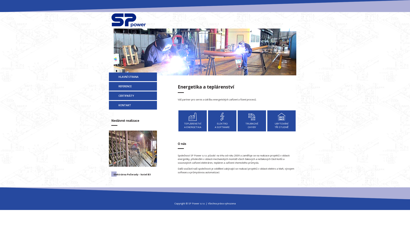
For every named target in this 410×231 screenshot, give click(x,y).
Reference (125, 86)
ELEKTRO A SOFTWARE (222, 125)
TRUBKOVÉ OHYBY (251, 125)
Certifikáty (126, 96)
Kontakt (125, 105)
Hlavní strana (129, 77)
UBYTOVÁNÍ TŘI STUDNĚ (281, 125)
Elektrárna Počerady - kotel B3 (132, 174)
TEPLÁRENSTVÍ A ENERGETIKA (192, 125)
